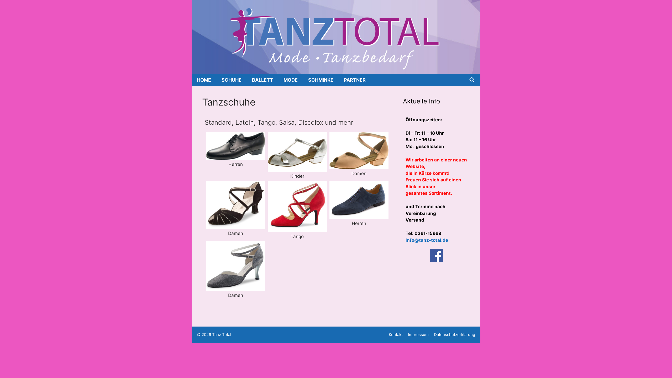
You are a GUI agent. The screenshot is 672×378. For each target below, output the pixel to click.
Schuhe (232, 80)
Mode (291, 80)
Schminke (320, 80)
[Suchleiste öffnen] (472, 80)
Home (204, 80)
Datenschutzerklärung (454, 334)
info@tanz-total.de (427, 240)
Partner (355, 80)
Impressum (418, 334)
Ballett (262, 80)
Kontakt (396, 334)
